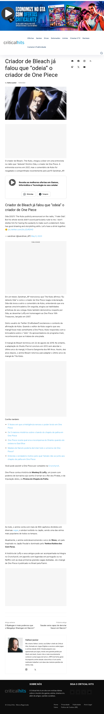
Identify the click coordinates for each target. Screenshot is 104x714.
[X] (35, 669)
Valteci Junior (11, 83)
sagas (15, 530)
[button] (101, 53)
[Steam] (31, 669)
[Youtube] (84, 67)
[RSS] (90, 60)
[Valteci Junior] (15, 654)
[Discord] (72, 60)
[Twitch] (72, 67)
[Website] (40, 669)
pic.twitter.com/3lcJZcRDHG (20, 229)
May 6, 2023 (36, 236)
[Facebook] (78, 60)
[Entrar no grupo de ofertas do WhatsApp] (52, 16)
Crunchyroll (53, 466)
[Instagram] (26, 669)
